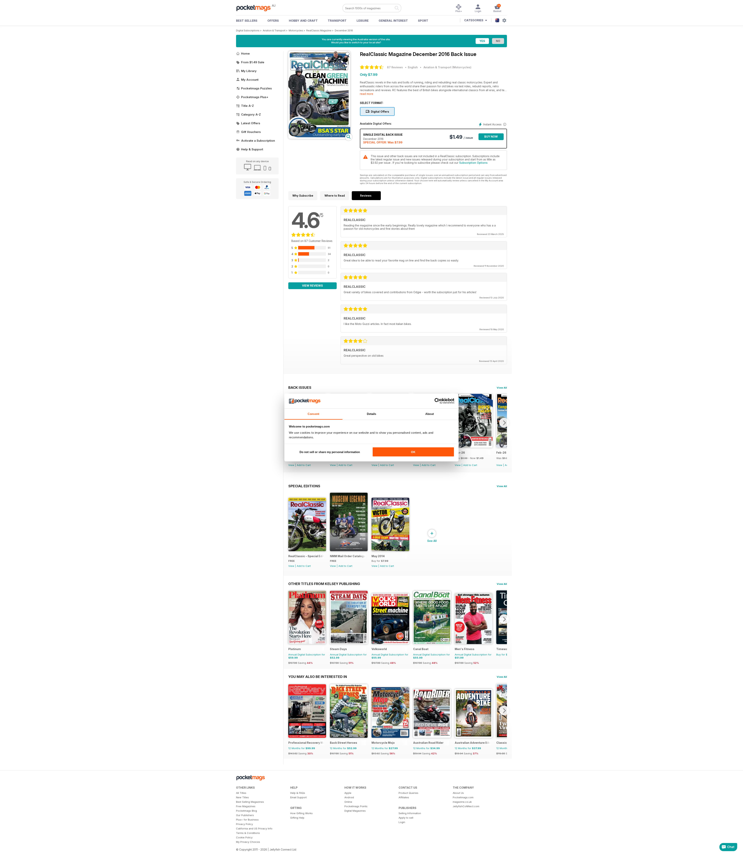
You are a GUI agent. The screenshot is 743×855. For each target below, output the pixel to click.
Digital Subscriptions (247, 30)
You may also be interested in (317, 677)
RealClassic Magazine (318, 30)
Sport (423, 20)
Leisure (363, 20)
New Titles (242, 797)
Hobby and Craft (303, 20)
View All (502, 387)
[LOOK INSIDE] (319, 137)
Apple (347, 792)
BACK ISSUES (299, 387)
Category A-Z (251, 114)
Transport (337, 20)
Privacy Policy (244, 824)
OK (413, 452)
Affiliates (404, 797)
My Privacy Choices (248, 841)
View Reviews (312, 285)
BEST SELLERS (246, 20)
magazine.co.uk (462, 801)
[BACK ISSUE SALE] (473, 446)
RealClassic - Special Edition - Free (306, 556)
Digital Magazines (355, 810)
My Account (250, 79)
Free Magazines (245, 806)
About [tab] (429, 413)
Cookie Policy (244, 837)
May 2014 (378, 556)
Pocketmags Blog (246, 810)
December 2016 (344, 30)
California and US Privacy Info (254, 828)
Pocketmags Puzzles (256, 88)
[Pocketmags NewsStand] (255, 8)
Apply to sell (406, 817)
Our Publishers (245, 815)
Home (245, 53)
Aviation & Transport (274, 30)
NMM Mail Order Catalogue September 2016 (348, 556)
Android (349, 797)
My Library (249, 71)
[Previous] (291, 619)
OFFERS (273, 20)
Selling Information (410, 813)
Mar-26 (460, 452)
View (291, 465)
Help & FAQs (297, 792)
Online (348, 801)
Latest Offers (250, 123)
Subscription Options (473, 162)
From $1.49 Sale (252, 62)
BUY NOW (491, 136)
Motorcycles (296, 30)
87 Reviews (395, 67)
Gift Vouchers (251, 132)
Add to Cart (304, 465)
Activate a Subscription (258, 140)
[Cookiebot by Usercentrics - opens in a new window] (437, 401)
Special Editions (304, 486)
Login (402, 822)
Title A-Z (247, 106)
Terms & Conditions (248, 832)
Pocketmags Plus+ (254, 97)
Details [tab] (371, 413)
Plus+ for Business (247, 819)
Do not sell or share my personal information (330, 452)
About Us (458, 792)
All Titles (241, 792)
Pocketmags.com (463, 797)
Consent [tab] (313, 413)
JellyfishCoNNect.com (466, 806)
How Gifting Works (301, 813)
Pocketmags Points (355, 806)
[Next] (504, 423)
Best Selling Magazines (250, 801)
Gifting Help (297, 817)
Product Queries (408, 792)
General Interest (393, 20)
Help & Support (252, 149)
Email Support (298, 797)
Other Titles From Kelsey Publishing (324, 584)
